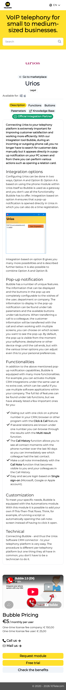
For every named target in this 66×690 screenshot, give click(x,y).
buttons (24, 314)
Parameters (18, 110)
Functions (34, 105)
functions (38, 397)
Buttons (50, 105)
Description (17, 105)
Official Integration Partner (34, 116)
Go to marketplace (34, 76)
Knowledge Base (43, 110)
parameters (13, 311)
